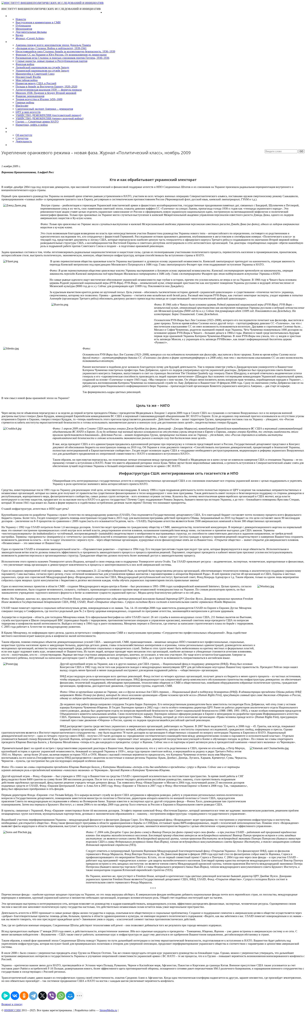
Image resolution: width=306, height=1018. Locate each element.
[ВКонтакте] (15, 995)
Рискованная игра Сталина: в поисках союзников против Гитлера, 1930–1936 (62, 57)
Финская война (25, 64)
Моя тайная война (27, 80)
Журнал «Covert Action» (30, 38)
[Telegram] (33, 995)
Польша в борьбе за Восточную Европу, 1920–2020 (46, 86)
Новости (21, 19)
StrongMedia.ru (108, 1010)
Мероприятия (24, 28)
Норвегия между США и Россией (36, 83)
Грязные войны (25, 102)
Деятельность (24, 141)
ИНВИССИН (12, 1010)
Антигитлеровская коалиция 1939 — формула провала (49, 89)
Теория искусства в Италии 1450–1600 (39, 99)
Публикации (23, 25)
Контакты (14, 144)
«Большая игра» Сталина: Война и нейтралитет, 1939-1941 (51, 48)
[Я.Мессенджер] (5, 995)
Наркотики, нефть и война (32, 124)
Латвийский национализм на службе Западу (42, 67)
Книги (12, 41)
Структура (22, 138)
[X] (42, 995)
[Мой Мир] (70, 995)
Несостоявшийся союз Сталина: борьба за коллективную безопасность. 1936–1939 (65, 51)
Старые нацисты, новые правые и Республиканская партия (51, 61)
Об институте (24, 135)
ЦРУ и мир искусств (28, 112)
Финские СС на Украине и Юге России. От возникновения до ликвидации (61, 54)
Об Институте (16, 131)
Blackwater (22, 105)
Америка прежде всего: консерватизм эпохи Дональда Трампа (53, 45)
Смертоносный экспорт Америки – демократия (44, 108)
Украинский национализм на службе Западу (42, 70)
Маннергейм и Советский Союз (35, 73)
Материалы (15, 16)
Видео (19, 35)
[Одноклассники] (24, 995)
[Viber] (51, 995)
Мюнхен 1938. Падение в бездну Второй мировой (46, 92)
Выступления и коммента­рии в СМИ (38, 22)
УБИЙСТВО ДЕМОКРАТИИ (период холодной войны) (49, 118)
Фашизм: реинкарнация (30, 96)
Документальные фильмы (31, 31)
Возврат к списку (11, 1004)
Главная (109, 12)
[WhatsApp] (61, 995)
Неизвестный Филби (28, 76)
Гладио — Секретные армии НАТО (37, 121)
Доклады (13, 128)
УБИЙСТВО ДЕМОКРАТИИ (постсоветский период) (48, 115)
